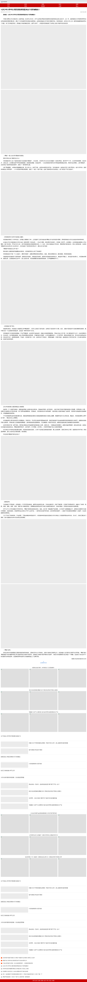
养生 (8, 6)
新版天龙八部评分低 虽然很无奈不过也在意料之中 (15, 960)
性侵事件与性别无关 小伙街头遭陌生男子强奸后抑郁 (15, 971)
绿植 (53, 980)
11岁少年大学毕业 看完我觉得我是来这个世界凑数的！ (16, 966)
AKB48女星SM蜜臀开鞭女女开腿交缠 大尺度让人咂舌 (16, 968)
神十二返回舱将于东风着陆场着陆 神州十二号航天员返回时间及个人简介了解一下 (22, 974)
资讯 (8, 4)
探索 (77, 4)
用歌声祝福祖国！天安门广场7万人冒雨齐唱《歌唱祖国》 (17, 976)
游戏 (43, 4)
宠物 (42, 980)
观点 (50, 980)
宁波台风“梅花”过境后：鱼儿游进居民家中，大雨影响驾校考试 (18, 963)
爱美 (25, 6)
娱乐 (25, 4)
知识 (60, 4)
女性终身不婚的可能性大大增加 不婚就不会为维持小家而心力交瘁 (19, 957)
